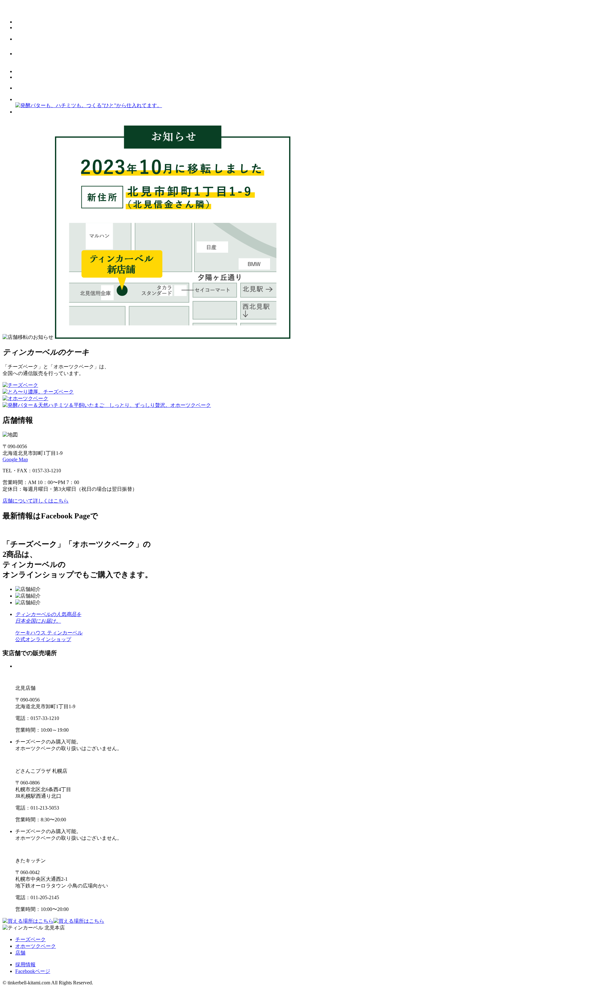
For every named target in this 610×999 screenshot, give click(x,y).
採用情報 (25, 964)
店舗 (20, 952)
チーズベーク (30, 939)
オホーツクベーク (35, 946)
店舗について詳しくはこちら (36, 500)
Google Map (15, 459)
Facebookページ (32, 971)
